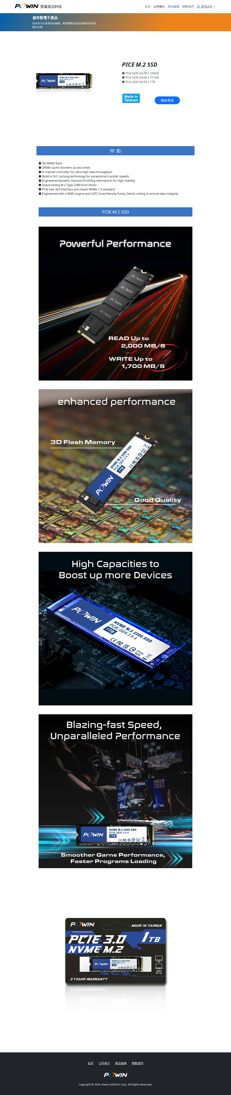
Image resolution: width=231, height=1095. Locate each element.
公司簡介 (159, 6)
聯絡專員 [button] (167, 100)
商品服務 (173, 6)
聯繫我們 (188, 6)
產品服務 (121, 1063)
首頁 (148, 6)
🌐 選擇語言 (205, 6)
